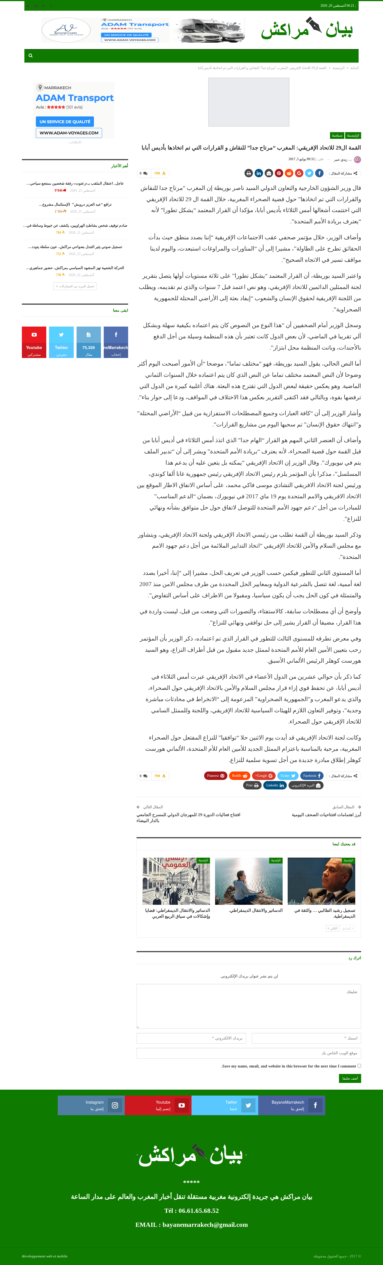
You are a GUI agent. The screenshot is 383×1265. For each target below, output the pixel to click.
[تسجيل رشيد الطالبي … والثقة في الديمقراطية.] (321, 881)
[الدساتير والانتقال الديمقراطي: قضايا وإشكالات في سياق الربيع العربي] (176, 881)
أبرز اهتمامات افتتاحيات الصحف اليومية (326, 814)
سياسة (337, 135)
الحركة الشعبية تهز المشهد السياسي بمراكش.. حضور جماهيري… (75, 268)
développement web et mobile (45, 1256)
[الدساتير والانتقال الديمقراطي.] (249, 881)
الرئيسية (353, 135)
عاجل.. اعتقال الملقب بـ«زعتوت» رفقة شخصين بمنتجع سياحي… (75, 183)
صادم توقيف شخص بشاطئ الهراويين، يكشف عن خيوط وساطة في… (75, 225)
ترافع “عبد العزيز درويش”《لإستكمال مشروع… (75, 204)
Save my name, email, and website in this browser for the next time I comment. (288, 1066)
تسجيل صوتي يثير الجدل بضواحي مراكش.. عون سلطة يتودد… (75, 247)
